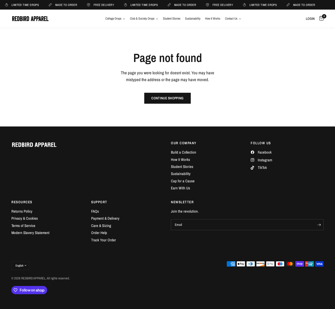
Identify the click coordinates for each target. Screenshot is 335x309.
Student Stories (182, 166)
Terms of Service (23, 225)
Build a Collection (183, 152)
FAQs (95, 211)
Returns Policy (21, 211)
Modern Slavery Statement (30, 232)
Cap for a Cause (183, 180)
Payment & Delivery (105, 218)
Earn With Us (180, 188)
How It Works (180, 159)
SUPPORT (99, 202)
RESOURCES (21, 202)
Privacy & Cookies (24, 218)
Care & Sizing (101, 225)
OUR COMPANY (183, 143)
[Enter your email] (319, 224)
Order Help (99, 232)
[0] (320, 19)
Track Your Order (103, 239)
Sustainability (181, 173)
